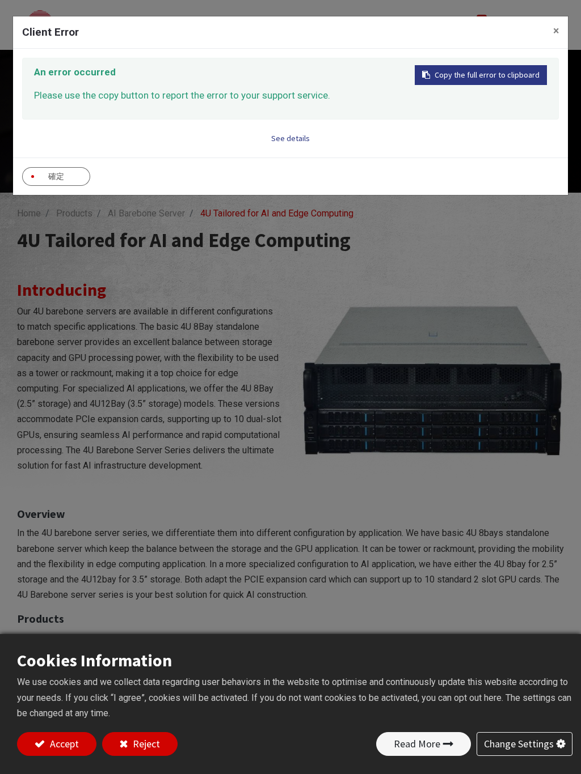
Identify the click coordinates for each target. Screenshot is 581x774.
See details (290, 138)
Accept (63, 743)
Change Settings (519, 743)
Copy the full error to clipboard (487, 75)
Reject (145, 743)
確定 (56, 176)
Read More (417, 743)
